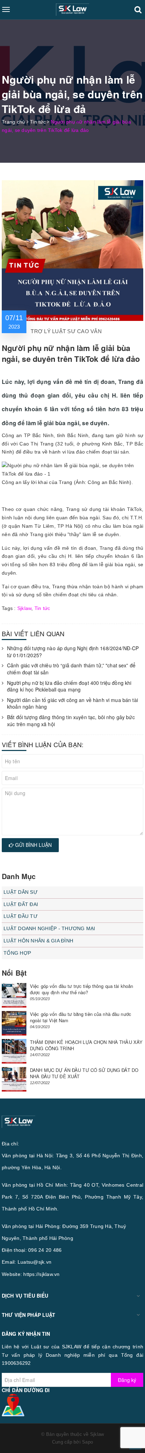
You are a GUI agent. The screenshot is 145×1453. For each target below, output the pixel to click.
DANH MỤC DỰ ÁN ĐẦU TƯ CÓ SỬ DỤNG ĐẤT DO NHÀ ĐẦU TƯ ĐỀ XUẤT (84, 1073)
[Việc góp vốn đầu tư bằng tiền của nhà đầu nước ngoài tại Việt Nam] (14, 1023)
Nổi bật (14, 973)
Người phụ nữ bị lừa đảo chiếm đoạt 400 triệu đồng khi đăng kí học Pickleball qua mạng (69, 686)
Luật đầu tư (21, 916)
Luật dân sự (21, 892)
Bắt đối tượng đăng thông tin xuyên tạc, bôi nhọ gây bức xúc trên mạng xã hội (71, 721)
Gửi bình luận (33, 844)
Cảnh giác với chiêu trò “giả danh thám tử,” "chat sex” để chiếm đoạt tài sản (71, 669)
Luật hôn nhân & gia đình (38, 940)
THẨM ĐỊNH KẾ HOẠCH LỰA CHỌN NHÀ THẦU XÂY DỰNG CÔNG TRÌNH (86, 1045)
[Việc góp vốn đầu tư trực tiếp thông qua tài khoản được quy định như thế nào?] (14, 995)
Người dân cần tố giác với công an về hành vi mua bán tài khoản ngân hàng (72, 703)
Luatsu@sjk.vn (34, 1262)
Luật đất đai (21, 904)
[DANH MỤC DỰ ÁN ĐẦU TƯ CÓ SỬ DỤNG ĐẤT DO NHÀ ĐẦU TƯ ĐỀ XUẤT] (14, 1079)
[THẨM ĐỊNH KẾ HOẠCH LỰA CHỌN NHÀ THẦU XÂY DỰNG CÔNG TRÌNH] (14, 1051)
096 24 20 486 (45, 1250)
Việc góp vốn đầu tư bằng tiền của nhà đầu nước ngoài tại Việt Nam (80, 1017)
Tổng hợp (17, 953)
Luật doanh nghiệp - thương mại (49, 928)
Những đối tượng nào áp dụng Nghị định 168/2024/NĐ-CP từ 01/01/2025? (73, 652)
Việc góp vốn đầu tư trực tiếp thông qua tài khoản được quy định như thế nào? (81, 989)
